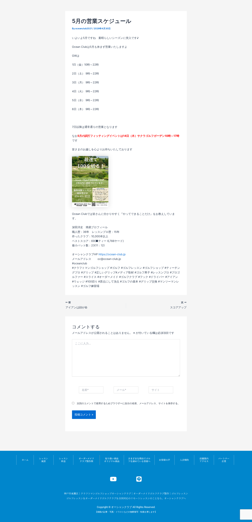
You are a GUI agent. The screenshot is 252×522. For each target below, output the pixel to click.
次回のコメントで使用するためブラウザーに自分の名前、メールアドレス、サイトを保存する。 (128, 403)
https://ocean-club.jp (112, 254)
